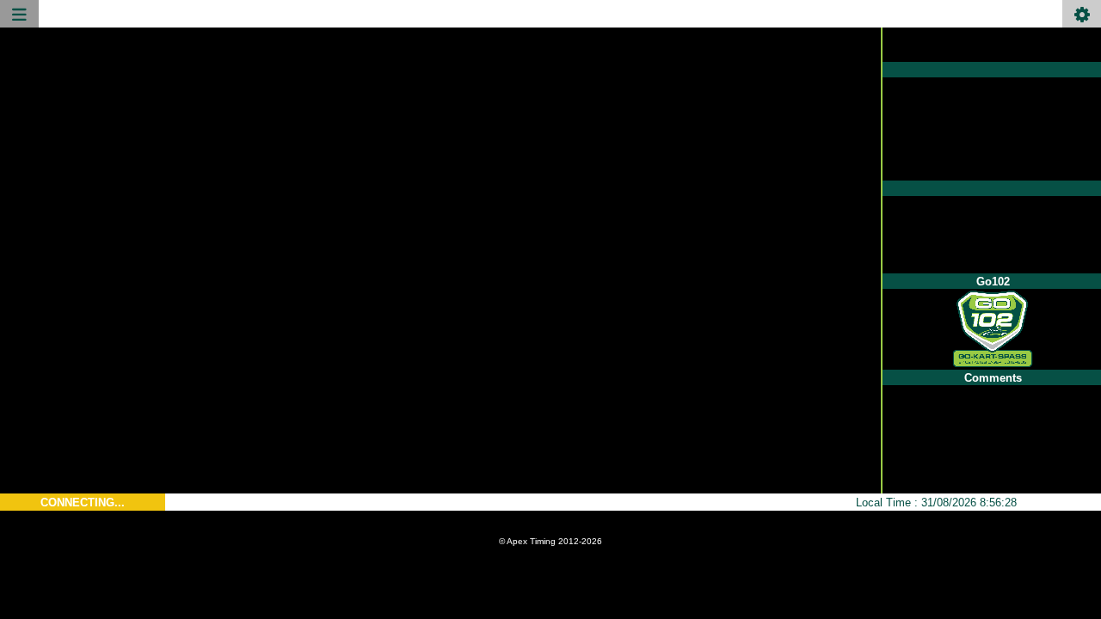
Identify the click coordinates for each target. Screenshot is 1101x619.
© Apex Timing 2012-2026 (550, 541)
